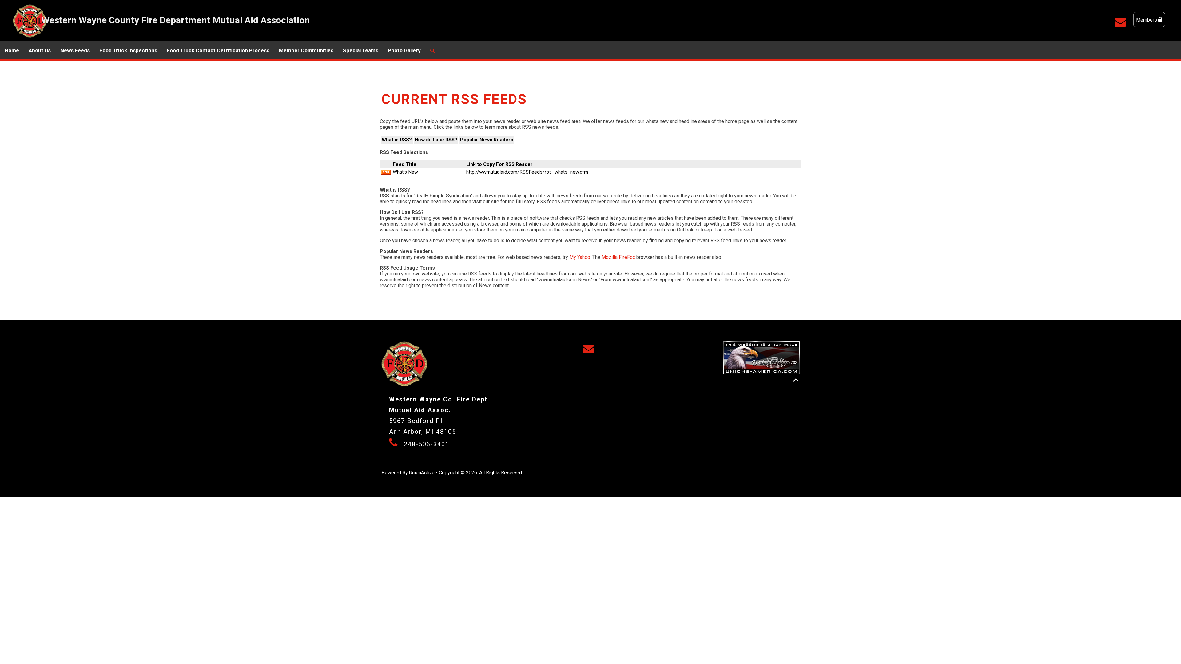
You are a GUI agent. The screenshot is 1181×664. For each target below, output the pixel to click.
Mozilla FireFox (618, 257)
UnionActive (422, 473)
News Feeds (75, 50)
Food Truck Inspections (128, 50)
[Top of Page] (796, 380)
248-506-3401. (427, 444)
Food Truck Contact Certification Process (218, 50)
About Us (40, 50)
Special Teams (360, 50)
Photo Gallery (404, 50)
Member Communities (306, 50)
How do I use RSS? (436, 140)
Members (1147, 20)
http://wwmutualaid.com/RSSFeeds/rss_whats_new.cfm (527, 172)
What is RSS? (397, 140)
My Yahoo (579, 257)
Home (12, 50)
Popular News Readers (486, 140)
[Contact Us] (1122, 24)
